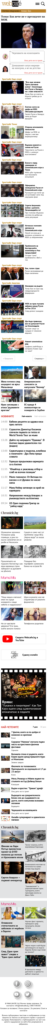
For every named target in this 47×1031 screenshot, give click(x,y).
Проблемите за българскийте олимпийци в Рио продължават (32, 249)
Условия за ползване (8, 1008)
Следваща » (39, 358)
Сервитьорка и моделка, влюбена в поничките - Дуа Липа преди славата (27, 453)
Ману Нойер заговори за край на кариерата (26, 489)
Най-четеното (40, 416)
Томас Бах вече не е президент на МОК (23, 18)
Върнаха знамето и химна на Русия (33, 146)
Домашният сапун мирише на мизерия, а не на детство (26, 67)
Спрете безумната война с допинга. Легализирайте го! (33, 207)
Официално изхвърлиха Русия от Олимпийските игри (34, 187)
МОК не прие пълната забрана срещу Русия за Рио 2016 (34, 306)
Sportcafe (6, 79)
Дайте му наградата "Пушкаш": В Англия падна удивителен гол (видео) (27, 443)
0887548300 (35, 1005)
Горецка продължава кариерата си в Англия (26, 463)
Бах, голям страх (32, 268)
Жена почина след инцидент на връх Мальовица (10, 384)
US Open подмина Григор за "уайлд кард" (24, 505)
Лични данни (24, 1008)
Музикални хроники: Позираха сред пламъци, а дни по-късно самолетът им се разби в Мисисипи (11, 537)
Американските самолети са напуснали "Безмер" (34, 384)
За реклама (35, 1008)
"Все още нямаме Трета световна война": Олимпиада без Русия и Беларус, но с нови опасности (34, 87)
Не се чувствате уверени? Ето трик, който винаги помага (10, 626)
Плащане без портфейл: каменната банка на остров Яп (34, 563)
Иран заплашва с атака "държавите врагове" (10, 407)
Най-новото (27, 416)
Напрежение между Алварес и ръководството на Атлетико (25, 497)
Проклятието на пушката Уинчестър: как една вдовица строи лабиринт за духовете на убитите (12, 566)
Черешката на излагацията (26, 53)
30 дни (43, 727)
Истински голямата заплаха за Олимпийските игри (33, 228)
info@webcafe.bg (22, 1005)
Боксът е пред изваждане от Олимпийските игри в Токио (34, 166)
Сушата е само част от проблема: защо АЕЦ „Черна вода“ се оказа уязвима (34, 536)
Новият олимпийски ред (33, 342)
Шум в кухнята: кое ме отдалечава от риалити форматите (34, 599)
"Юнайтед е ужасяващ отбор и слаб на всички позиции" (25, 471)
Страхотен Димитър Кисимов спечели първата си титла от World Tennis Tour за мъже (25, 432)
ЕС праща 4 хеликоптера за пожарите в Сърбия (34, 407)
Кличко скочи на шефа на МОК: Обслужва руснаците (34, 109)
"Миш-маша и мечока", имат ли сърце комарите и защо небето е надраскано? (11, 601)
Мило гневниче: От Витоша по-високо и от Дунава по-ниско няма (26, 479)
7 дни (35, 727)
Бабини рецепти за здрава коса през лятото (26, 423)
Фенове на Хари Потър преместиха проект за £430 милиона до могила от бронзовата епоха (12, 852)
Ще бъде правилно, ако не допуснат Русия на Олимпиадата (35, 323)
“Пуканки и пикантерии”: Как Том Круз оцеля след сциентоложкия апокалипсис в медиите (21, 709)
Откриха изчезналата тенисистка (34, 128)
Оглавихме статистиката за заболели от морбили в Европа (12, 927)
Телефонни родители (33, 623)
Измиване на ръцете (34, 286)
